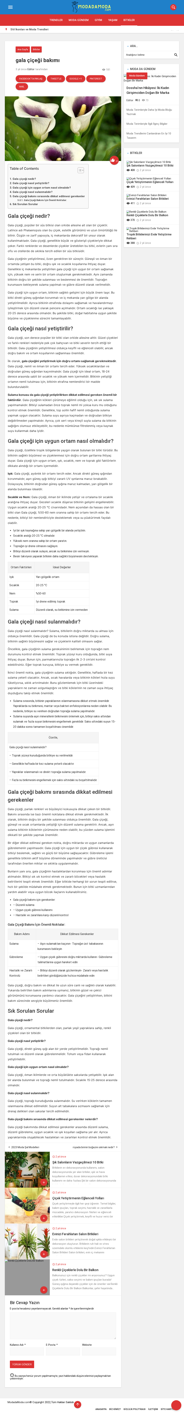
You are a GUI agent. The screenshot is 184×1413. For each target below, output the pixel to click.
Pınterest (96, 78)
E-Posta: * (52, 1345)
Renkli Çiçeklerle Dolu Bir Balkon (75, 1270)
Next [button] (177, 29)
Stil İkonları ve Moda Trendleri (29, 29)
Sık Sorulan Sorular (25, 204)
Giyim (98, 20)
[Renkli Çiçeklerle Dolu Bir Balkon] (24, 1260)
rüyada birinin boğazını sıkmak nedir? (94, 1147)
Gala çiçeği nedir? (24, 179)
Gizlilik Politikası (134, 1409)
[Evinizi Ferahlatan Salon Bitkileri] (27, 1258)
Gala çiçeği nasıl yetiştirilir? (31, 183)
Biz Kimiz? (115, 1409)
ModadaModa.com (19, 1402)
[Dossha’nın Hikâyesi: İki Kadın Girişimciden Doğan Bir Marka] (151, 80)
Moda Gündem (79, 20)
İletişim (153, 1409)
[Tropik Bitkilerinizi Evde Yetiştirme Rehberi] (150, 231)
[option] (94, 29)
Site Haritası (168, 1409)
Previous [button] (172, 29)
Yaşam (112, 20)
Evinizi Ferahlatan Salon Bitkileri (75, 1234)
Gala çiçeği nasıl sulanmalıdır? (32, 192)
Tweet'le (55, 78)
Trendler (56, 20)
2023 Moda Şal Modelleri (25, 1147)
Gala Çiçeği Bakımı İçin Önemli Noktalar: (45, 200)
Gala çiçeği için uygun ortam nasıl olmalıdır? (42, 187)
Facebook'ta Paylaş (30, 78)
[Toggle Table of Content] (79, 170)
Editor (30, 69)
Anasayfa (101, 1409)
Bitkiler (129, 20)
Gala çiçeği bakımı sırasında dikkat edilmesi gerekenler (49, 196)
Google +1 (76, 78)
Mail (21, 86)
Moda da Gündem (142, 69)
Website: (87, 1345)
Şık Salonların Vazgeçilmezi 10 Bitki (77, 1162)
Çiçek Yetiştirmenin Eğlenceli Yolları (78, 1198)
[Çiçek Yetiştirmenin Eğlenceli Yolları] (27, 1222)
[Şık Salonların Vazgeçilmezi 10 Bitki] (27, 1186)
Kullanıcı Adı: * (18, 1345)
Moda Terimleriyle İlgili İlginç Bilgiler (146, 123)
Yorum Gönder (22, 1364)
